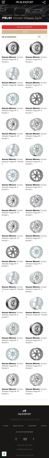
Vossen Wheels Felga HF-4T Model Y (12, 238)
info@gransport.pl (25, 449)
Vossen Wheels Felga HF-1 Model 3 (12, 85)
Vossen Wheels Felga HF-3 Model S (12, 187)
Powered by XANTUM (24, 455)
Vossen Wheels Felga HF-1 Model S (12, 161)
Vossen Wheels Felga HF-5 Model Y (12, 264)
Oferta (16, 15)
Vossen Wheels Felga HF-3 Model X (12, 366)
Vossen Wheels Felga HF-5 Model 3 (36, 110)
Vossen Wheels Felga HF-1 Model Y (12, 289)
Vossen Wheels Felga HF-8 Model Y (12, 315)
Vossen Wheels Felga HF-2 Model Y (36, 289)
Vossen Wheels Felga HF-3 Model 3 (12, 110)
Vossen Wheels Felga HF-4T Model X (12, 391)
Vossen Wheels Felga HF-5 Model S (36, 187)
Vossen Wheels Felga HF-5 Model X (36, 366)
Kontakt (32, 426)
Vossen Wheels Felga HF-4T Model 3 (12, 136)
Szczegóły (11, 48)
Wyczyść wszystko (24, 27)
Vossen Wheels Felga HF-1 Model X (36, 315)
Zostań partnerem (24, 432)
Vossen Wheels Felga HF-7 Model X (36, 391)
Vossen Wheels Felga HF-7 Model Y (36, 238)
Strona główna (7, 15)
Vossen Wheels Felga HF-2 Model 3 (36, 85)
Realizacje (18, 426)
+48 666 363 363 (24, 445)
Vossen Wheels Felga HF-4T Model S (12, 213)
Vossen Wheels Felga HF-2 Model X (12, 340)
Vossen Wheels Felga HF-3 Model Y (36, 264)
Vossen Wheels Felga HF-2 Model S (36, 161)
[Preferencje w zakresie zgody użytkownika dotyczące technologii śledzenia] (4, 454)
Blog (44, 426)
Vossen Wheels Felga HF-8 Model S (12, 59)
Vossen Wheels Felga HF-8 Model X (36, 340)
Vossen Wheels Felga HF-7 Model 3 (36, 136)
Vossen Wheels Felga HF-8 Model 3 (36, 59)
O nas (5, 426)
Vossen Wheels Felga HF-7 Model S (36, 213)
